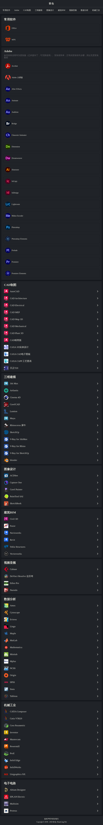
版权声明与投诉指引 (51, 819)
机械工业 (96, 10)
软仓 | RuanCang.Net (60, 822)
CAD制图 (27, 10)
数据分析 (84, 10)
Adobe (16, 10)
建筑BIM (61, 10)
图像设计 (50, 10)
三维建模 (38, 10)
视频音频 (73, 10)
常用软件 (6, 10)
